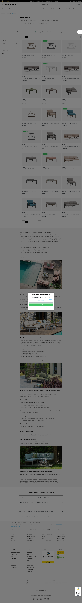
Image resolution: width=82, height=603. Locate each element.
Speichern (47, 308)
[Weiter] (80, 32)
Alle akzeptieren (41, 304)
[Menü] (80, 587)
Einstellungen (35, 308)
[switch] (78, 595)
